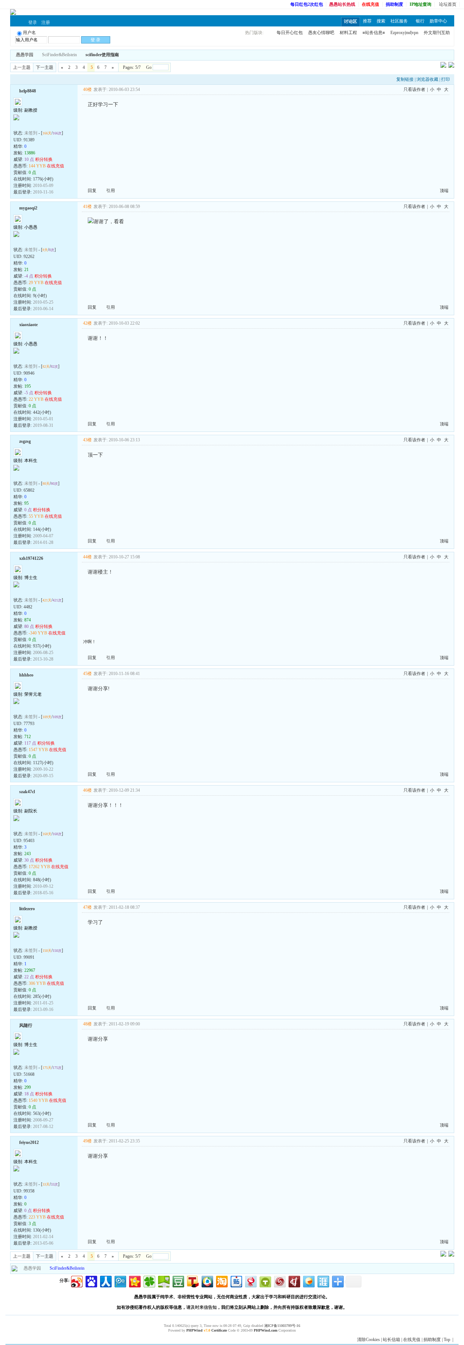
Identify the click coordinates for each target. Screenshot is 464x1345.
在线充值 (411, 1339)
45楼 (87, 673)
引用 (110, 190)
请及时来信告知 (201, 1307)
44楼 (87, 556)
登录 (32, 22)
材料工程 (348, 32)
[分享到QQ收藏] (207, 1280)
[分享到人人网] (105, 1280)
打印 (445, 79)
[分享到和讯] (294, 1280)
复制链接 (405, 79)
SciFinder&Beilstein (59, 54)
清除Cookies (368, 1339)
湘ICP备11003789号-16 (282, 1326)
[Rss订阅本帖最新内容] (122, 54)
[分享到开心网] (134, 1280)
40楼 (87, 89)
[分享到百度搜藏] (91, 1280)
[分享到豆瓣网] (178, 1280)
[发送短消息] (25, 125)
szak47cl (27, 791)
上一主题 (21, 67)
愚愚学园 (32, 1268)
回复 (92, 190)
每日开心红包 (290, 32)
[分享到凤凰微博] (279, 1280)
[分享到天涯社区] (323, 1280)
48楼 (87, 1024)
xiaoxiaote (28, 324)
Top (447, 1339)
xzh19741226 (31, 558)
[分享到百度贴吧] (236, 1280)
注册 (45, 22)
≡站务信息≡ (373, 32)
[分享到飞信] (308, 1280)
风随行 (25, 1025)
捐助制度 (432, 1339)
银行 (420, 21)
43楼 (87, 439)
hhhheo (26, 675)
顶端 (444, 190)
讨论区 (350, 21)
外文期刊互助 (437, 32)
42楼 (87, 323)
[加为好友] (16, 90)
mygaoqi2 (28, 208)
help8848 (27, 90)
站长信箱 (391, 1339)
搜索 (381, 21)
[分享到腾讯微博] (120, 1280)
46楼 (87, 790)
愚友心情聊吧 (321, 32)
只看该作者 (414, 89)
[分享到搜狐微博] (192, 1280)
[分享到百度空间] (163, 1280)
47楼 (87, 907)
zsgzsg (25, 441)
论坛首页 (447, 4)
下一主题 (44, 67)
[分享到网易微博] (250, 1280)
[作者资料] (17, 125)
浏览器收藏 (427, 79)
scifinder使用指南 (102, 54)
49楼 (87, 1141)
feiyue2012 (29, 1142)
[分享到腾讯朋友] (149, 1280)
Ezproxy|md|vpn (404, 32)
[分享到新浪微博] (76, 1280)
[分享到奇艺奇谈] (265, 1280)
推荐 (367, 21)
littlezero (27, 908)
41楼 (87, 206)
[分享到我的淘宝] (221, 1280)
